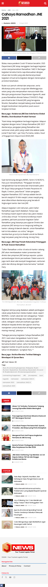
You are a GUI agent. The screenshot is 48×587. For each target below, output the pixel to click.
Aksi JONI (15, 10)
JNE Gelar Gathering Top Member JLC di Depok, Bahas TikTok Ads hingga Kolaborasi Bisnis (28, 457)
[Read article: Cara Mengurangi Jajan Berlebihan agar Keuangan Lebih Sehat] (7, 525)
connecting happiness (12, 375)
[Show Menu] (3, 3)
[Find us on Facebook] (2, 577)
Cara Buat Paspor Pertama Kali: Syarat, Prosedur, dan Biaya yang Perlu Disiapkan (29, 426)
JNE (24, 375)
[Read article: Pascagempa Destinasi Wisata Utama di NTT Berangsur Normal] (6, 418)
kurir (41, 375)
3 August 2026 (31, 527)
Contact (27, 566)
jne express (32, 375)
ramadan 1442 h (27, 379)
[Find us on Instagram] (14, 577)
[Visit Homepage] (24, 3)
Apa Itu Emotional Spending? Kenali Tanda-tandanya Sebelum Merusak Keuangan (28, 512)
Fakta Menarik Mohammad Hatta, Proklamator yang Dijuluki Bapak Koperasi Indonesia (30, 490)
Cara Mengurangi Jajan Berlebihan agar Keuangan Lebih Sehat (29, 523)
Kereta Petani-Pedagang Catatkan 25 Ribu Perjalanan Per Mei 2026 (28, 446)
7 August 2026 (31, 505)
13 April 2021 (23, 23)
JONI (8, 10)
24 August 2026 (18, 411)
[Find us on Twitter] (6, 577)
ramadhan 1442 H (24, 382)
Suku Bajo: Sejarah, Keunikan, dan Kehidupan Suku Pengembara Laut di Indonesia (28, 478)
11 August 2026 (31, 496)
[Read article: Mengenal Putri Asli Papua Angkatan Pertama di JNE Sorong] (6, 437)
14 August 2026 (31, 484)
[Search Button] (45, 3)
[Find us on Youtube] (10, 577)
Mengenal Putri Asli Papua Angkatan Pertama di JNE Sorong (27, 436)
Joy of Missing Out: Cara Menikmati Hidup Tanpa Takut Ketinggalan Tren (28, 501)
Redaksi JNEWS (10, 23)
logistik (5, 379)
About (4, 566)
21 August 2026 (18, 462)
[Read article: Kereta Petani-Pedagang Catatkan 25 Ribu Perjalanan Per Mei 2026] (6, 447)
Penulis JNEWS (20, 484)
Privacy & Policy (15, 566)
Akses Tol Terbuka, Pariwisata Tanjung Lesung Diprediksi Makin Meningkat (28, 407)
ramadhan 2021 (9, 386)
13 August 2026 (31, 517)
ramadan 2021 (8, 382)
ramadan (15, 379)
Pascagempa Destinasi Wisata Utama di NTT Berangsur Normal (29, 417)
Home (4, 10)
